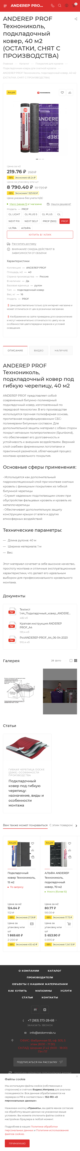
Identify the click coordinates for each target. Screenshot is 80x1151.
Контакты (50, 997)
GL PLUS (47, 214)
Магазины (43, 990)
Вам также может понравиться (25, 825)
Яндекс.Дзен (45, 1010)
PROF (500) (49, 221)
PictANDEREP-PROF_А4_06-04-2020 (44, 637)
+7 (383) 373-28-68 (41, 1020)
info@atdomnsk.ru (43, 1032)
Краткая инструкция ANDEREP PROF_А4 (41, 625)
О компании (29, 970)
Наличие (61, 350)
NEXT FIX (14, 221)
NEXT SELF (31, 221)
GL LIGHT (14, 214)
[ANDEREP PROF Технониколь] (40, 128)
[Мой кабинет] (66, 6)
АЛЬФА (26, 227)
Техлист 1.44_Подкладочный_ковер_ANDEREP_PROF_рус (45, 611)
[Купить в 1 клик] (33, 857)
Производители (40, 977)
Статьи (27, 997)
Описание (15, 350)
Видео (39, 350)
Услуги (66, 990)
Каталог (54, 970)
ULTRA (12, 227)
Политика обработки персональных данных (43, 1073)
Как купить (17, 990)
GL (59, 214)
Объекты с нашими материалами (40, 984)
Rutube (35, 1010)
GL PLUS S (31, 214)
